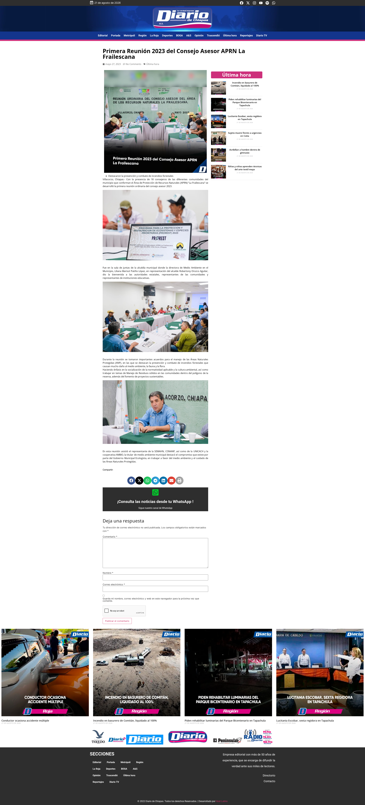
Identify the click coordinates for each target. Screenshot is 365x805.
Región (142, 35)
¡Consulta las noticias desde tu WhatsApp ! (155, 501)
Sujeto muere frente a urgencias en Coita (244, 134)
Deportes (167, 35)
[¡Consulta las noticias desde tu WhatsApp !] (155, 492)
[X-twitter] (248, 2)
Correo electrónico (114, 584)
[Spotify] (267, 2)
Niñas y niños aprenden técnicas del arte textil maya (245, 168)
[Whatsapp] (273, 2)
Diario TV (261, 35)
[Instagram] (254, 2)
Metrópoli (129, 35)
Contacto (269, 781)
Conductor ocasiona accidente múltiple (25, 720)
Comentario (110, 536)
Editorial (103, 35)
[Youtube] (260, 2)
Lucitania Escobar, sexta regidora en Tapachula (245, 118)
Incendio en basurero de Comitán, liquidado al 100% (245, 84)
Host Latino (222, 801)
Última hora (230, 35)
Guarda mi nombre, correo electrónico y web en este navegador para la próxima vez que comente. (151, 599)
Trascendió (213, 35)
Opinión (199, 35)
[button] (131, 481)
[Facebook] (241, 2)
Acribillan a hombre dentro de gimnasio (244, 151)
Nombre (108, 573)
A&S (188, 35)
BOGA (179, 35)
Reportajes (246, 35)
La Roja (154, 35)
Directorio (269, 775)
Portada (115, 35)
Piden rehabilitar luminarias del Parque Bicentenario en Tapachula (245, 102)
